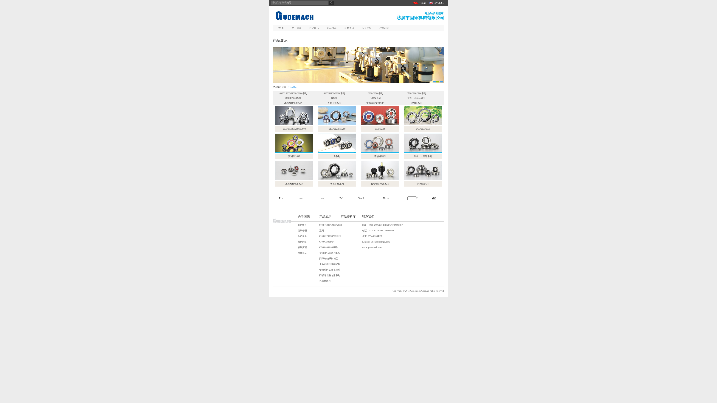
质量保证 (302, 253)
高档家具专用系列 (293, 102)
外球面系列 (416, 102)
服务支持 (367, 28)
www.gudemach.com (372, 247)
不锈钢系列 (375, 98)
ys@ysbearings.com (380, 241)
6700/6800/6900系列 (416, 93)
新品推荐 (331, 28)
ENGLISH (439, 2)
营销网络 (302, 241)
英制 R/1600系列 (293, 98)
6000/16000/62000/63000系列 (293, 93)
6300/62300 (380, 129)
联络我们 (384, 28)
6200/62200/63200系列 (334, 93)
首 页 (281, 28)
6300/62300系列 (375, 93)
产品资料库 (348, 216)
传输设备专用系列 (375, 102)
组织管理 (302, 230)
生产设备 (302, 236)
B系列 (334, 98)
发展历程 (302, 247)
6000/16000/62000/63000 (294, 129)
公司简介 (302, 225)
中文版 (422, 2)
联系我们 (368, 216)
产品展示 (314, 28)
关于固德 (296, 28)
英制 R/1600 (294, 156)
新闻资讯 (349, 28)
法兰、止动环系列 (416, 98)
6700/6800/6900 (423, 129)
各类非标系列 (334, 102)
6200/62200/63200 (337, 129)
